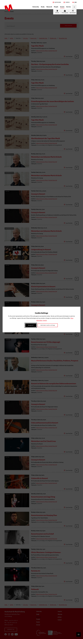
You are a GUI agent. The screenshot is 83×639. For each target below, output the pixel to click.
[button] (57, 2)
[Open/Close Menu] (74, 7)
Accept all (31, 325)
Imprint (45, 320)
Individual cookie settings (47, 325)
